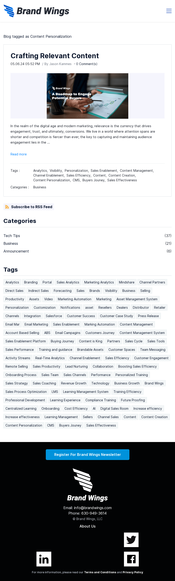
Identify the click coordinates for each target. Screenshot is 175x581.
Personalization (17, 307)
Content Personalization (23, 425)
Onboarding (50, 408)
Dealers (122, 307)
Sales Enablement (66, 324)
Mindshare (126, 282)
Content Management (136, 324)
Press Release (148, 316)
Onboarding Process (20, 375)
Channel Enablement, (50, 175)
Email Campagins (67, 333)
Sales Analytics (68, 282)
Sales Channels (75, 375)
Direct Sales (14, 291)
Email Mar (12, 324)
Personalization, (78, 170)
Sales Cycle (133, 341)
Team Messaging (152, 349)
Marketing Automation (74, 299)
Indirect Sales (38, 291)
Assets (34, 299)
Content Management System (142, 333)
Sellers (88, 417)
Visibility (111, 291)
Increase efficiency (148, 408)
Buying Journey (62, 341)
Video (48, 299)
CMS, (77, 180)
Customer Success (81, 316)
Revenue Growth (73, 383)
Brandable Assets (90, 349)
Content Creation (154, 417)
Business (39, 187)
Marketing (103, 299)
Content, (100, 175)
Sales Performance (19, 349)
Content (130, 417)
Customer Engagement (151, 358)
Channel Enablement (85, 358)
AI (94, 408)
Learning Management (61, 417)
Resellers (105, 307)
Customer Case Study (116, 316)
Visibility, (57, 170)
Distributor (141, 307)
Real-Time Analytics (50, 358)
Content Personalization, (53, 180)
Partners (113, 341)
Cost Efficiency (76, 408)
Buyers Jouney (70, 425)
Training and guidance (55, 349)
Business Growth (127, 383)
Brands (95, 291)
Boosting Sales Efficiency (137, 366)
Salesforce (54, 316)
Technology (100, 383)
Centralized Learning (20, 408)
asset (89, 307)
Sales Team (50, 375)
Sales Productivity (46, 366)
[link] (87, 471)
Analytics (12, 282)
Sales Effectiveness (122, 180)
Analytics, (41, 170)
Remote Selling (16, 366)
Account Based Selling (22, 333)
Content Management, (138, 170)
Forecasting (63, 291)
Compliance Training (100, 400)
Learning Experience (65, 400)
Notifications (70, 307)
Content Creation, (123, 175)
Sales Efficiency (117, 358)
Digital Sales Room (114, 408)
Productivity (14, 299)
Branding (31, 282)
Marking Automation (100, 324)
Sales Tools (156, 341)
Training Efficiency (127, 392)
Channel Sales (108, 417)
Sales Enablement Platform (25, 341)
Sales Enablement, (105, 170)
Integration (32, 316)
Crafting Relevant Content (54, 56)
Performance (101, 375)
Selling (145, 291)
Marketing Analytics (99, 282)
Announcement (16, 251)
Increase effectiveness (22, 417)
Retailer (159, 307)
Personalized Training (132, 375)
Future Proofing (133, 400)
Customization (45, 307)
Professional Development (25, 400)
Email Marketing (36, 324)
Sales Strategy (16, 383)
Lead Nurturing (76, 366)
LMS (55, 392)
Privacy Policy (133, 572)
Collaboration (103, 366)
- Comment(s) (86, 64)
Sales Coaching (44, 383)
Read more (18, 154)
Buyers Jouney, (94, 180)
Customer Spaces (121, 349)
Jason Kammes (60, 64)
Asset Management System (136, 299)
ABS (47, 333)
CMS (50, 425)
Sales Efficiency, (80, 175)
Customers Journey (100, 333)
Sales (81, 291)
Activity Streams (17, 358)
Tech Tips (11, 235)
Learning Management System (85, 392)
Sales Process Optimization (26, 392)
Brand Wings (154, 383)
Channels (12, 316)
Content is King (90, 341)
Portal (47, 282)
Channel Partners (152, 282)
